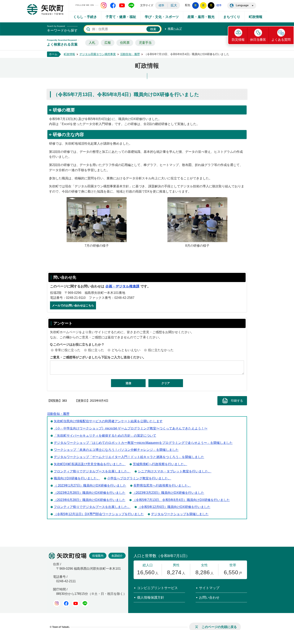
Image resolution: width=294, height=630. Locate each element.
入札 (92, 42)
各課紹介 (117, 555)
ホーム (53, 54)
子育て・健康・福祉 (121, 17)
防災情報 (238, 39)
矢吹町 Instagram (104, 5)
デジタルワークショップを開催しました (180, 514)
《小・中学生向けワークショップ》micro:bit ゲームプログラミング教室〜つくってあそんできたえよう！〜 (130, 428)
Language (242, 5)
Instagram (56, 603)
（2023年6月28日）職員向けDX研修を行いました (89, 500)
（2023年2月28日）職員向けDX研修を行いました (89, 492)
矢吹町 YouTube (122, 5)
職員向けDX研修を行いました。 (77, 478)
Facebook (66, 603)
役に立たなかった (161, 350)
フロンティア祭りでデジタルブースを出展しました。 (92, 471)
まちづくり (231, 17)
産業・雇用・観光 (201, 17)
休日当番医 (258, 39)
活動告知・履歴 (130, 54)
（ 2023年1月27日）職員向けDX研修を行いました (90, 485)
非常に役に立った (67, 350)
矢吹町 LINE (131, 5)
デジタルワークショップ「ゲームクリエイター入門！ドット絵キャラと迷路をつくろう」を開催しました (129, 457)
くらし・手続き (85, 17)
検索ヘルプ (175, 28)
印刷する (237, 400)
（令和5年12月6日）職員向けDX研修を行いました (174, 507)
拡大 (174, 5)
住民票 (125, 42)
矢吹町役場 (67, 556)
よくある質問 (281, 39)
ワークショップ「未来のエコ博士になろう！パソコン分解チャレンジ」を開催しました (116, 449)
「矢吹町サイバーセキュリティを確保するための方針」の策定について (105, 435)
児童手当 (145, 42)
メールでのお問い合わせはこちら (73, 305)
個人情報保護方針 (150, 597)
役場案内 (97, 555)
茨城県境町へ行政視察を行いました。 (160, 464)
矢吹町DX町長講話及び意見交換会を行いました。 (90, 464)
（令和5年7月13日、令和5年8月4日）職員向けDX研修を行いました (181, 500)
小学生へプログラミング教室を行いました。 (139, 478)
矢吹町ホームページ (45, 9)
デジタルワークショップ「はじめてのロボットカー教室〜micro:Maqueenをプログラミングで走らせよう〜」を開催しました (143, 442)
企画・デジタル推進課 (122, 286)
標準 (161, 5)
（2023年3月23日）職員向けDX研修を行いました (168, 492)
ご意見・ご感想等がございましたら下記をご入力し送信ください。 (98, 357)
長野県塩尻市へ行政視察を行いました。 (162, 485)
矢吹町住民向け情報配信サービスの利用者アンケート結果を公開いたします (108, 421)
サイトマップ (209, 588)
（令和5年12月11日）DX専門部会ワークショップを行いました (99, 514)
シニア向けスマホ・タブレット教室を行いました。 (174, 471)
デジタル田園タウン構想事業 (97, 54)
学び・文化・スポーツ (162, 17)
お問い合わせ (209, 597)
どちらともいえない (126, 350)
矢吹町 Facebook (113, 5)
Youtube (75, 603)
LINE (85, 603)
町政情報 (255, 17)
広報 (107, 42)
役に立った (96, 350)
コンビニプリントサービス (157, 588)
